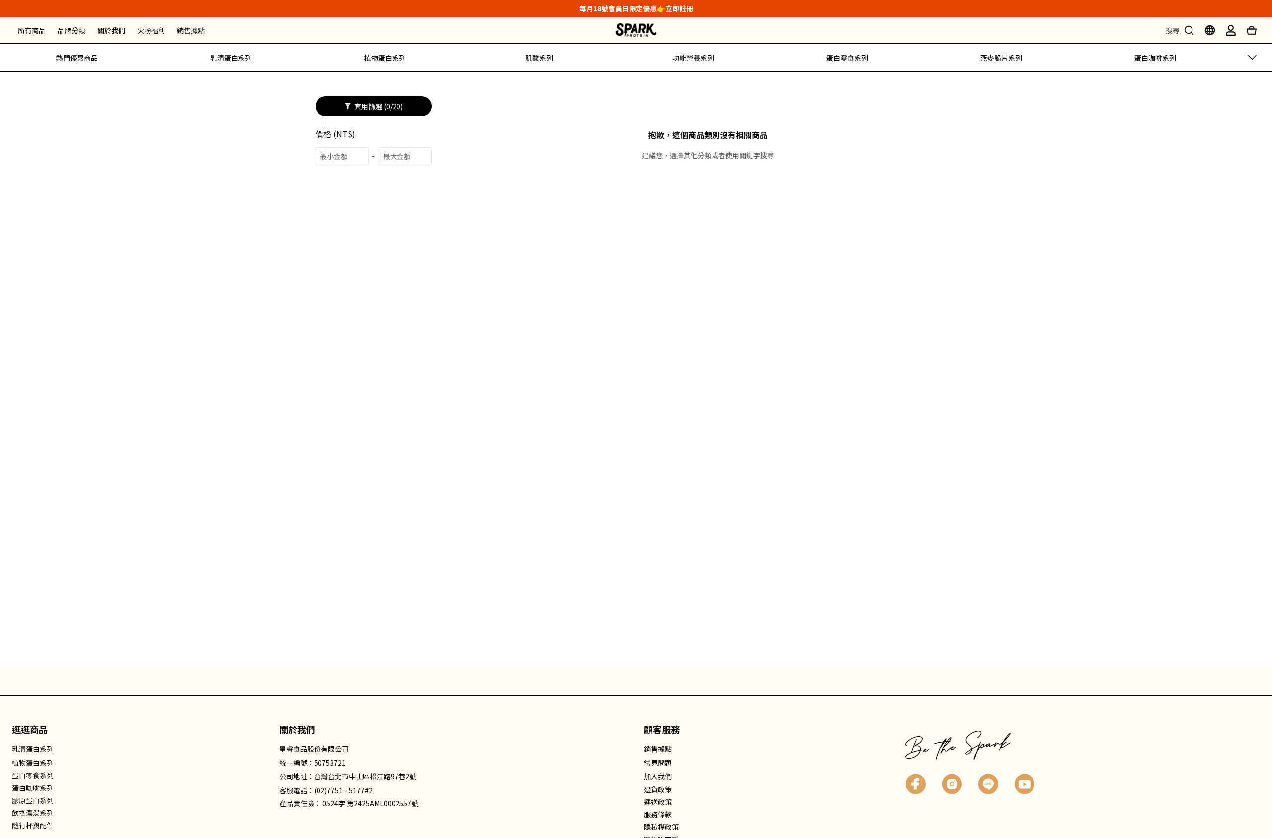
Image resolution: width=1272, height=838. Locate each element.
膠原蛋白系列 (33, 800)
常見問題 (658, 763)
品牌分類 (71, 30)
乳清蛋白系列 (231, 58)
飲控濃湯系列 (33, 813)
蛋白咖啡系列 (1155, 58)
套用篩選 (378, 106)
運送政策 (658, 802)
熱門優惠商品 (77, 58)
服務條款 (658, 814)
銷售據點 (191, 30)
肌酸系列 (539, 58)
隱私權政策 (661, 827)
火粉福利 (151, 30)
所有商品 (32, 30)
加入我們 (658, 776)
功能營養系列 (693, 58)
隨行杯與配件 (33, 825)
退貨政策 (658, 789)
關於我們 (111, 30)
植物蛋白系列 (385, 58)
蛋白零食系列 (847, 58)
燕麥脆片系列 (1001, 58)
